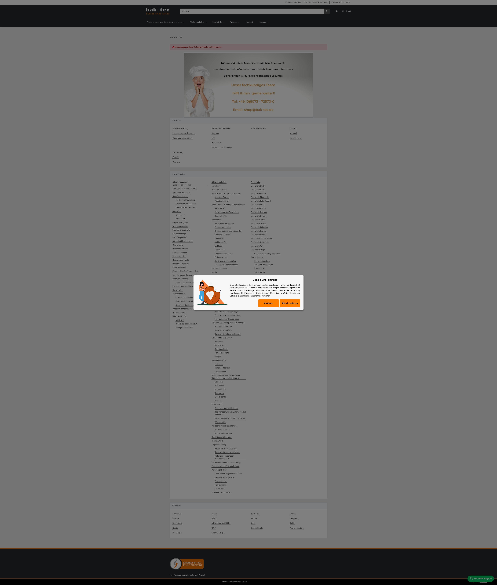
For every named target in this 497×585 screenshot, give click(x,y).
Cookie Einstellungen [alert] (265, 279)
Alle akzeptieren (290, 303)
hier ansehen (252, 296)
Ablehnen (268, 303)
